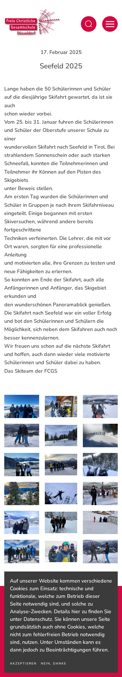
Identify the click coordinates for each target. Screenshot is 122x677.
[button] (88, 24)
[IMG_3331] (21, 464)
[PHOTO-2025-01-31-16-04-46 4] (61, 406)
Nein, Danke (53, 663)
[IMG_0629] (21, 493)
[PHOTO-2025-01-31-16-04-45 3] (21, 551)
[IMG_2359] (100, 464)
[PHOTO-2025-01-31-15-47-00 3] (100, 435)
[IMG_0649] (61, 464)
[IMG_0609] (100, 493)
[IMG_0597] (100, 522)
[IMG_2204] (21, 522)
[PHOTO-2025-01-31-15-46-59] (100, 406)
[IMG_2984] (61, 522)
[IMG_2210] (61, 493)
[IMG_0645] (21, 435)
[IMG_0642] (100, 551)
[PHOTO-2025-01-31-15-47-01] (61, 435)
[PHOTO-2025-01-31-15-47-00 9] (61, 551)
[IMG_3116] (21, 406)
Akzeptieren (23, 663)
